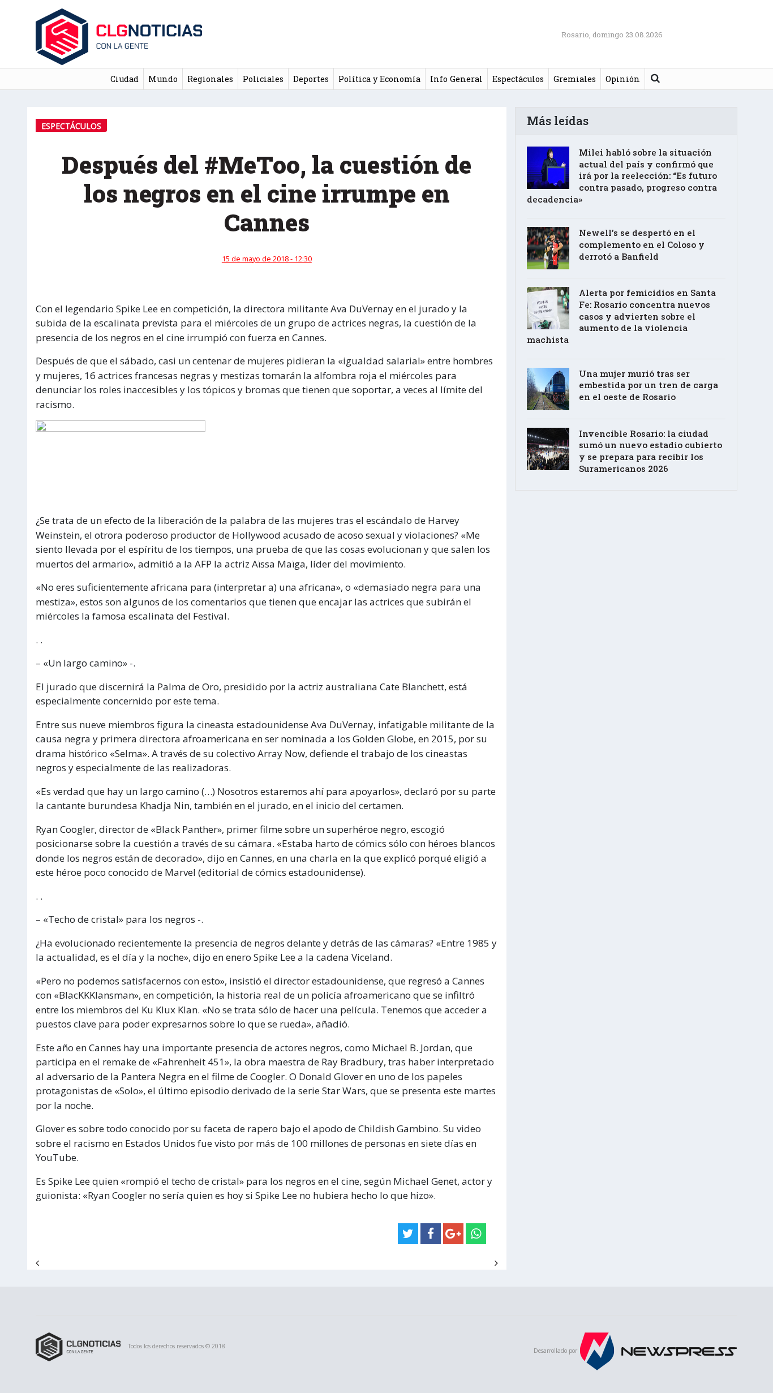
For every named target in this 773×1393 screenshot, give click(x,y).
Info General (456, 79)
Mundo (163, 79)
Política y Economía (379, 79)
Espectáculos (518, 79)
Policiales (263, 79)
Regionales (210, 79)
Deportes (311, 79)
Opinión (622, 79)
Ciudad (124, 79)
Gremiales (574, 79)
